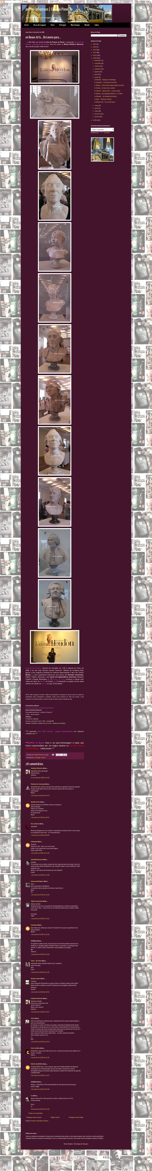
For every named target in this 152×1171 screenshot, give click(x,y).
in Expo (43, 757)
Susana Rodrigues (37, 881)
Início (26, 25)
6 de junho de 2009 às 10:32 (40, 1109)
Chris (33, 1018)
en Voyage (37, 757)
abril (96, 108)
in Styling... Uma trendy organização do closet (109, 85)
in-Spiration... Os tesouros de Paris (105, 82)
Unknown (34, 842)
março (97, 111)
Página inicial (55, 1117)
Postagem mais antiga (76, 1117)
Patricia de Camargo (38, 784)
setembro (98, 69)
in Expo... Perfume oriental (102, 99)
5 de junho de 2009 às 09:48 (40, 1089)
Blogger (85, 1144)
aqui (33, 733)
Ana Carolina (35, 1048)
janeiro (97, 116)
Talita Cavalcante (37, 901)
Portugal (62, 25)
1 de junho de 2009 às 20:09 (40, 954)
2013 (95, 47)
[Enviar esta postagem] (53, 754)
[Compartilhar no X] (61, 755)
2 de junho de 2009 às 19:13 (40, 1042)
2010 (95, 55)
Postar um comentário (35, 1113)
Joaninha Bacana (37, 859)
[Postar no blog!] (59, 755)
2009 (95, 58)
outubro (97, 66)
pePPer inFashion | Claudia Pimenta (49, 9)
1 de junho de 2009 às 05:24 (40, 795)
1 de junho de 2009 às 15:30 (40, 895)
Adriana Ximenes (37, 768)
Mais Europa (75, 25)
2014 (95, 44)
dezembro (98, 60)
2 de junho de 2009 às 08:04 (40, 992)
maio (96, 105)
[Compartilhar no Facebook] (63, 755)
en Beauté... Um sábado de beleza (105, 96)
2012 (95, 50)
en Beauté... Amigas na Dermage (105, 80)
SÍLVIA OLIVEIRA (36, 1064)
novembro (98, 63)
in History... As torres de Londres (104, 88)
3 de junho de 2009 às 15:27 (40, 1075)
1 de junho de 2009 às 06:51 (40, 817)
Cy (32, 1096)
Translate (107, 132)
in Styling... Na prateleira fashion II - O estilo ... (109, 93)
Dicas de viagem (39, 25)
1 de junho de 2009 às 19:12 (40, 918)
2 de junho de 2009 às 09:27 (40, 1012)
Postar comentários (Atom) (39, 1121)
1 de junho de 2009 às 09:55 (40, 835)
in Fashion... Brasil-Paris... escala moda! (107, 91)
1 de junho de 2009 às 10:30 (40, 853)
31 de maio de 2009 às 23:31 (40, 778)
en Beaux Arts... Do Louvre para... (105, 102)
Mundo (87, 25)
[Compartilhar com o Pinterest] (66, 755)
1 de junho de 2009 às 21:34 (40, 972)
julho (96, 74)
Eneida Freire (35, 802)
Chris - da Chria (36, 961)
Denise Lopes (35, 978)
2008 (95, 120)
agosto (97, 72)
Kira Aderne (35, 824)
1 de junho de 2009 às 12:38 (40, 875)
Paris (52, 25)
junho (97, 77)
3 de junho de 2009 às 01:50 (40, 1057)
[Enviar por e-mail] (57, 755)
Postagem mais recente (33, 1117)
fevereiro (98, 114)
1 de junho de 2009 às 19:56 (40, 934)
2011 (95, 52)
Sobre (96, 25)
